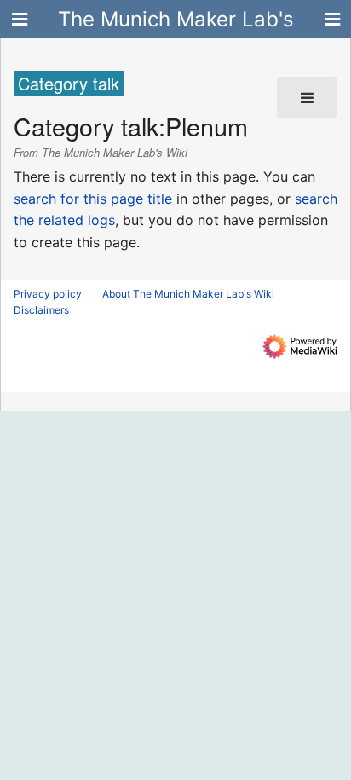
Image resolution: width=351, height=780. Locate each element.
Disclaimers (41, 309)
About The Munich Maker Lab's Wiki (188, 293)
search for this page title (93, 198)
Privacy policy (48, 293)
